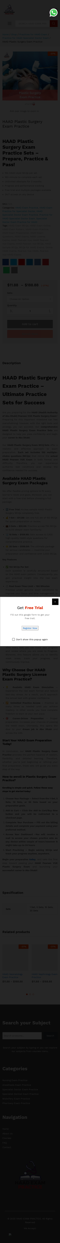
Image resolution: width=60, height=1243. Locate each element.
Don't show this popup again (32, 639)
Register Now (30, 628)
